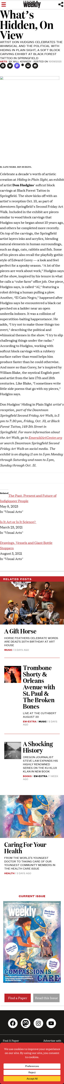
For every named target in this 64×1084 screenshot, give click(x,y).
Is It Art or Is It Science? (18, 521)
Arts (3, 61)
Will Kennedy (22, 61)
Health (9, 873)
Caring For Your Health (25, 847)
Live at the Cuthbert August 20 (39, 714)
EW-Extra (29, 721)
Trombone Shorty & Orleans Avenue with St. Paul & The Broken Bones (39, 687)
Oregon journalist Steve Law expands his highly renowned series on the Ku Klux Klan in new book (40, 764)
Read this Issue (46, 998)
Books (27, 776)
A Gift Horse (20, 630)
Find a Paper (17, 998)
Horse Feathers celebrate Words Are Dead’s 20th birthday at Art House (31, 641)
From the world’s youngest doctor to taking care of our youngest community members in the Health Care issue (29, 863)
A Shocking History (38, 747)
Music (8, 649)
